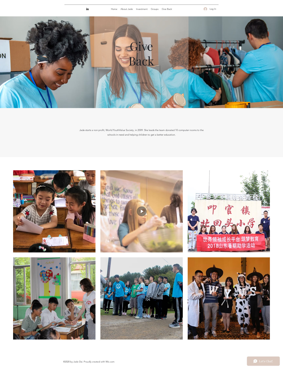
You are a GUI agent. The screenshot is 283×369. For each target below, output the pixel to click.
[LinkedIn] (87, 9)
